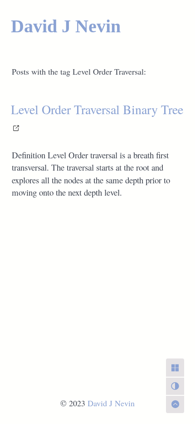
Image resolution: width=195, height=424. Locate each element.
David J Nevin (66, 26)
